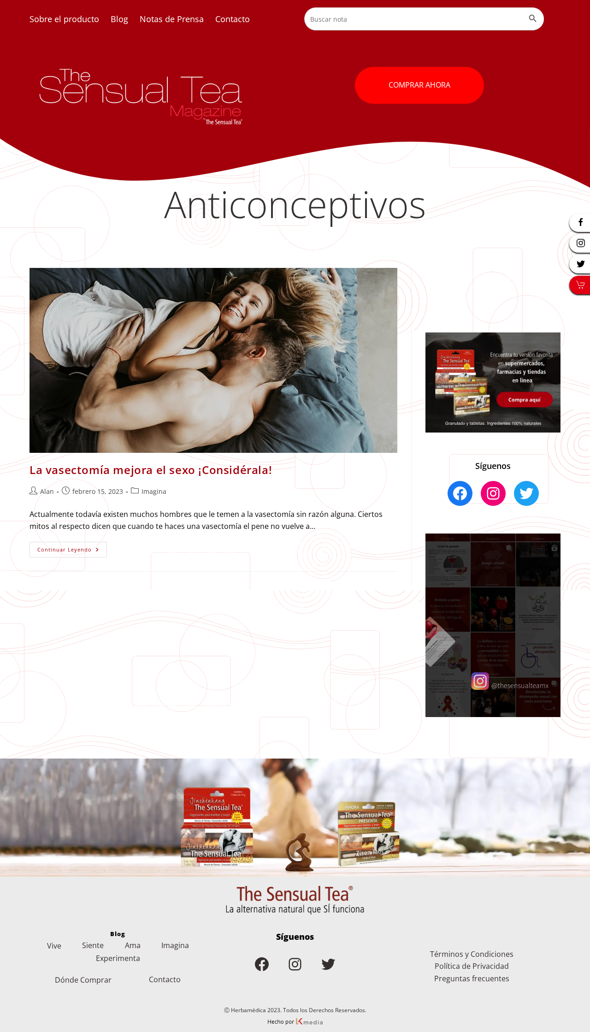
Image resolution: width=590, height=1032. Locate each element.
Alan (47, 491)
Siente (93, 945)
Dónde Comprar (83, 980)
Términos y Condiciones (471, 954)
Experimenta (118, 958)
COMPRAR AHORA (419, 85)
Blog (119, 18)
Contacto (232, 18)
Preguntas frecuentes (471, 978)
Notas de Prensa (172, 18)
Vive (54, 946)
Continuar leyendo (72, 551)
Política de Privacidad (472, 966)
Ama (133, 945)
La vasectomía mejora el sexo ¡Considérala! (151, 469)
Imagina (154, 491)
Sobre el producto (64, 18)
